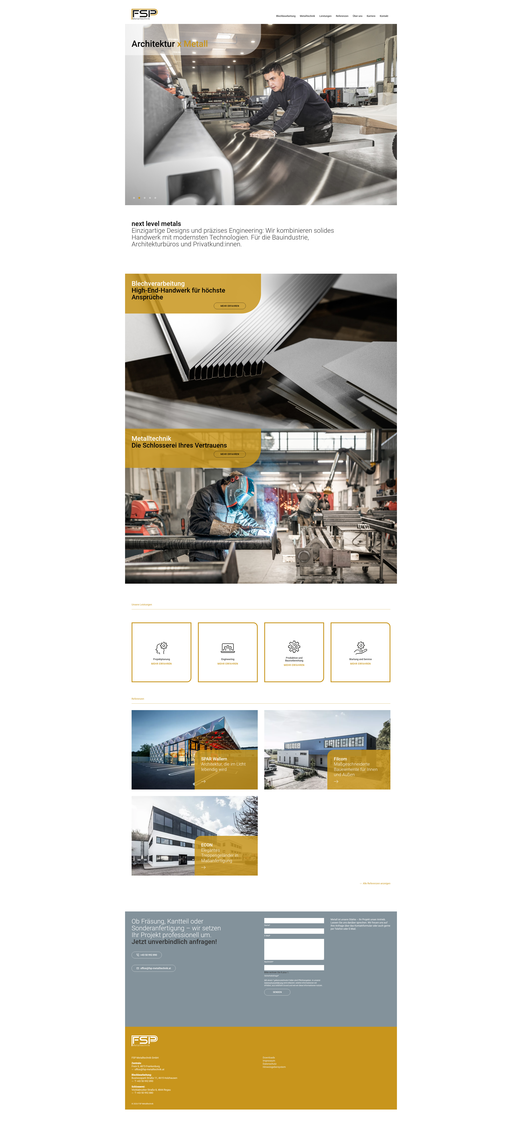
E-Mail (267, 936)
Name (267, 925)
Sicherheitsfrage (271, 976)
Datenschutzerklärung (273, 983)
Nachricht (268, 962)
